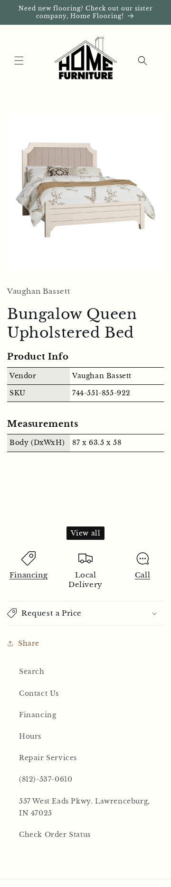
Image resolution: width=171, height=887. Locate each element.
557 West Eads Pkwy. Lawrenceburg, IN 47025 (84, 807)
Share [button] (28, 643)
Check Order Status (55, 834)
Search (32, 671)
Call (142, 574)
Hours (30, 736)
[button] (19, 60)
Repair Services (48, 757)
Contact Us (39, 693)
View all (86, 533)
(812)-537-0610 (45, 779)
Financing (29, 574)
